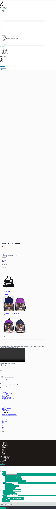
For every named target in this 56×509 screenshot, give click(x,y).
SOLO (2, 426)
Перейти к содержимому (3, 0)
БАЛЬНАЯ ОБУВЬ (4, 407)
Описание (4, 260)
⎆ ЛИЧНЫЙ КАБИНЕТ (3, 56)
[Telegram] (3, 464)
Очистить (4, 254)
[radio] (6, 250)
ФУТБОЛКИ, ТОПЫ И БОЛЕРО (6, 394)
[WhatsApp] (0, 464)
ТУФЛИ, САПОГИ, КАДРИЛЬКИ (6, 406)
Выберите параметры (8, 337)
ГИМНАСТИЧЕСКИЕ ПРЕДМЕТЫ (8, 34)
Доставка (4, 37)
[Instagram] (2, 464)
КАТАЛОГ (4, 473)
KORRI (3, 424)
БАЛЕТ (3, 48)
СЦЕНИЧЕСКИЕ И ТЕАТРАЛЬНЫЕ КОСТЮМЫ (8, 398)
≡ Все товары (2, 66)
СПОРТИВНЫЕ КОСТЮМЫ (5, 399)
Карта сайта (3, 454)
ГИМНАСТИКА (4, 52)
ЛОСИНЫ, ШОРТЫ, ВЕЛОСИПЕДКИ (7, 393)
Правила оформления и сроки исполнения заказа (10, 38)
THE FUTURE (3, 427)
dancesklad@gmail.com (5, 445)
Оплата (4, 36)
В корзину (6, 294)
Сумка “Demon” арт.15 (7, 291)
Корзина (3, 40)
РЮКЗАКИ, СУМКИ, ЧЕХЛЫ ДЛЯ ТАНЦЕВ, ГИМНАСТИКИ (9, 415)
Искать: (1, 504)
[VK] (4, 464)
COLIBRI (3, 420)
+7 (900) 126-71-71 (4, 442)
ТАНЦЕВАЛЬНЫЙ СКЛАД (5, 419)
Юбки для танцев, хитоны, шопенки (10, 17)
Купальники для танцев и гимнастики (10, 13)
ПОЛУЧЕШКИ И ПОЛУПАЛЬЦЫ (6, 405)
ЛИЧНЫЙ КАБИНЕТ (6, 501)
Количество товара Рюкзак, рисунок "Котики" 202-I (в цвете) (9, 255)
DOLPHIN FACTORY (4, 421)
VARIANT (3, 428)
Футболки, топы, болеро (8, 15)
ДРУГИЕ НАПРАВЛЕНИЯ (5, 53)
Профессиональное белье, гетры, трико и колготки (12, 18)
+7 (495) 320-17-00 (4, 443)
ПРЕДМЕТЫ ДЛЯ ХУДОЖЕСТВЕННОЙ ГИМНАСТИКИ (9, 414)
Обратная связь (4, 451)
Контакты (3, 446)
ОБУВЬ (4, 483)
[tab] (23, 260)
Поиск (1, 387)
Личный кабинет (4, 447)
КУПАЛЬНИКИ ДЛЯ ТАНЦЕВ (6, 392)
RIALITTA (3, 425)
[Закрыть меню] (0, 470)
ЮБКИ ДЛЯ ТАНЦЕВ (4, 396)
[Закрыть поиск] (1, 503)
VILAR (2, 429)
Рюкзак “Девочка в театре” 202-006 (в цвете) (11, 313)
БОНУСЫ (3, 10)
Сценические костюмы (8, 19)
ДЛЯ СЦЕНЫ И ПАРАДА (5, 409)
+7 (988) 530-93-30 (4, 444)
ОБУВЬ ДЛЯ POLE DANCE (5, 410)
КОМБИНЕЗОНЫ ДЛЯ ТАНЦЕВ (6, 395)
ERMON (3, 422)
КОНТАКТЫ (4, 39)
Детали (4, 261)
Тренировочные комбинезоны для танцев (11, 16)
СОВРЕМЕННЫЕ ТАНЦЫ (5, 50)
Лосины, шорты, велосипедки (9, 14)
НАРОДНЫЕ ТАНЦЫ (4, 49)
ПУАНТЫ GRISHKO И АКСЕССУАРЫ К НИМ (8, 404)
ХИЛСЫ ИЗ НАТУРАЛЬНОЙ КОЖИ (6, 408)
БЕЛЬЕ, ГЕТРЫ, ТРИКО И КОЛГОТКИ (7, 397)
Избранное (3, 453)
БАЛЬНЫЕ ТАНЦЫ (4, 51)
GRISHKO (3, 423)
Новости (3, 452)
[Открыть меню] (1, 65)
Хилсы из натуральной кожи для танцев (13, 490)
